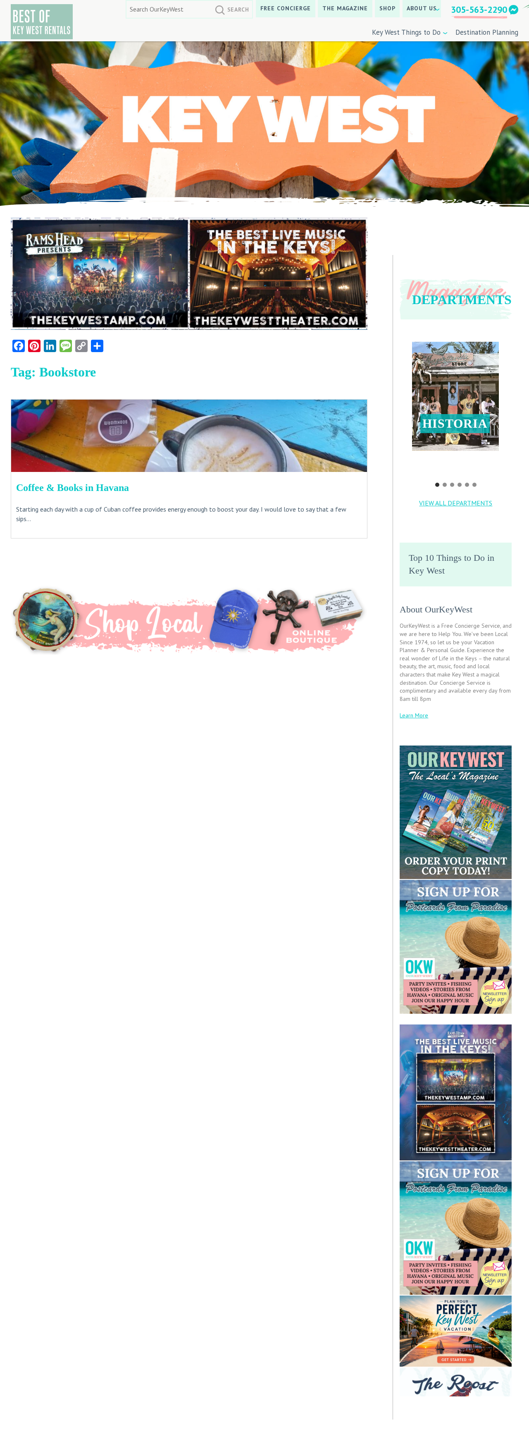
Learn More (414, 715)
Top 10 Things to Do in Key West (451, 564)
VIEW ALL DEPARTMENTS (455, 503)
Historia (455, 423)
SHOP (387, 8)
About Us (422, 8)
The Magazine (345, 8)
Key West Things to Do (406, 32)
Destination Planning (486, 32)
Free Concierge (285, 8)
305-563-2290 (479, 9)
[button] (455, 396)
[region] (456, 408)
